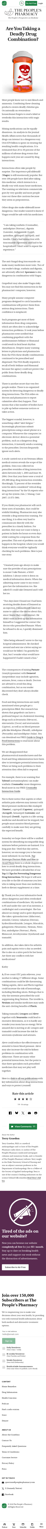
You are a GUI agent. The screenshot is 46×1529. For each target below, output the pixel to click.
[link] (10, 1113)
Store (4, 1415)
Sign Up (8, 1341)
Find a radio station (10, 1410)
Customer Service (9, 1458)
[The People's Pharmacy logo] (23, 13)
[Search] (21, 3)
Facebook (9, 1494)
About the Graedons (11, 1435)
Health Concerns (9, 1398)
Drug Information (9, 1392)
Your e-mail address (9, 1331)
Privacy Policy (8, 1463)
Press (4, 1469)
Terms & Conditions (10, 1452)
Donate (5, 1421)
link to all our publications (24, 1079)
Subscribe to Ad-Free (15, 1267)
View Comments (25, 1126)
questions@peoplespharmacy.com (20, 1482)
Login (40, 3)
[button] (36, 1113)
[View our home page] (4, 3)
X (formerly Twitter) (13, 1488)
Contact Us (7, 1441)
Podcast (5, 1404)
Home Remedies (9, 1387)
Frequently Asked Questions (14, 1446)
